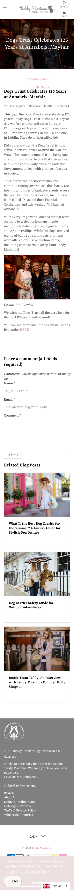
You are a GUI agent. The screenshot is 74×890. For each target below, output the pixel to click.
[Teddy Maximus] (37, 9)
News (44, 87)
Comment (12, 415)
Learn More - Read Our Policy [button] (28, 872)
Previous (32, 79)
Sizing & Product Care (19, 801)
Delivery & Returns (17, 806)
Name (9, 383)
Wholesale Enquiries (18, 814)
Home (29, 87)
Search (9, 793)
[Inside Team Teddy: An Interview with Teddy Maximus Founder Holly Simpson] (37, 649)
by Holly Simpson (14, 106)
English (56, 886)
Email (9, 399)
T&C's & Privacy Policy (20, 810)
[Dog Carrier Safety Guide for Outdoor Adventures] (37, 574)
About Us (10, 797)
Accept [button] (37, 882)
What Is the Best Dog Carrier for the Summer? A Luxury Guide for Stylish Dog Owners (35, 528)
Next (45, 79)
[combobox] (55, 886)
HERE (24, 330)
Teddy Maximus (41, 848)
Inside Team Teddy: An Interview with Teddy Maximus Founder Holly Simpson (37, 682)
